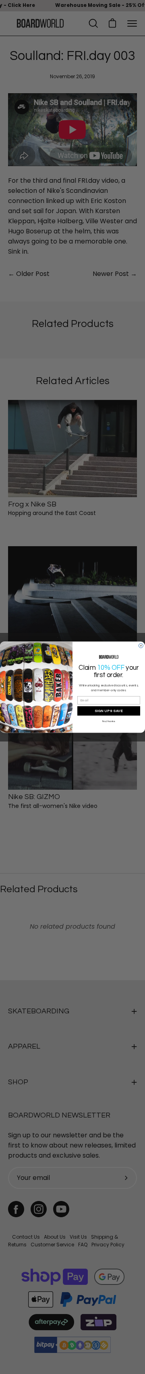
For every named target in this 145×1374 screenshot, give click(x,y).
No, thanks (108, 721)
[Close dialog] (141, 645)
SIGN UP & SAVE (109, 710)
